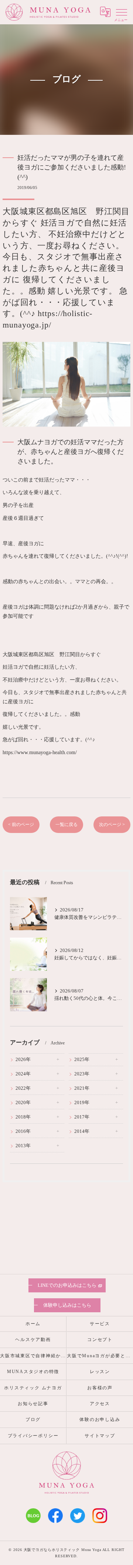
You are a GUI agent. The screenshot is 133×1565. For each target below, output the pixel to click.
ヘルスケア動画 (33, 1339)
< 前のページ (21, 824)
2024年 (23, 1073)
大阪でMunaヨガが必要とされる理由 (100, 1355)
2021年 (81, 1088)
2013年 (23, 1145)
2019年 (81, 1102)
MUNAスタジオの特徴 (33, 1371)
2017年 (81, 1117)
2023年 (81, 1073)
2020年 (23, 1102)
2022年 (23, 1088)
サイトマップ (100, 1435)
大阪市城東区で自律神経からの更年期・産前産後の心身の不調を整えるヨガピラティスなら (33, 1355)
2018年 (23, 1117)
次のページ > (112, 824)
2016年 (23, 1131)
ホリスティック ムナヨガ (33, 1387)
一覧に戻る (66, 824)
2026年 (23, 1059)
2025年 (81, 1059)
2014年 (81, 1131)
